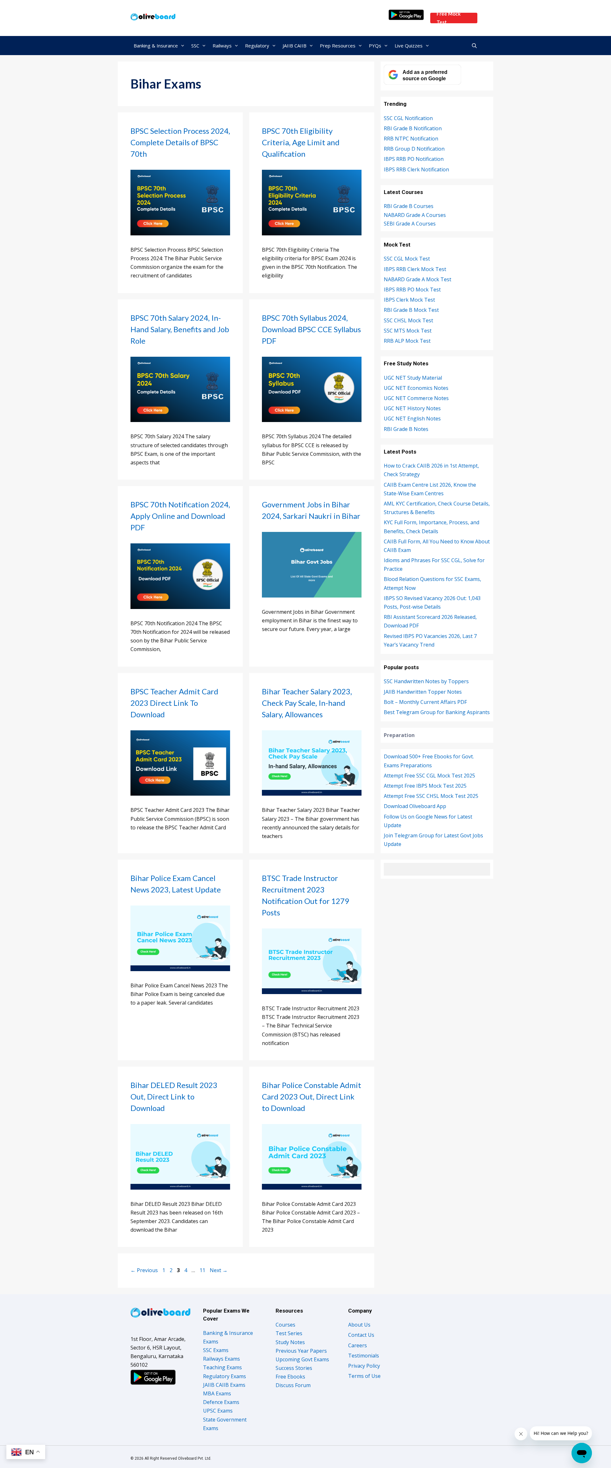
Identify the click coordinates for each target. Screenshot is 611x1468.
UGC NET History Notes (412, 408)
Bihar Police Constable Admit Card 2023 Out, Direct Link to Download (311, 1096)
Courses (285, 1324)
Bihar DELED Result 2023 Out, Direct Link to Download (173, 1096)
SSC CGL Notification (408, 118)
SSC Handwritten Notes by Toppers (426, 681)
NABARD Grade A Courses (415, 214)
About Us (359, 1324)
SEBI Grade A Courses (410, 223)
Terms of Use (364, 1375)
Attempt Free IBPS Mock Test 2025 (425, 785)
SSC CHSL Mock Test (408, 320)
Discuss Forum (293, 1385)
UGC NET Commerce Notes (416, 398)
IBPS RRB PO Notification (414, 158)
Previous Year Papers (301, 1350)
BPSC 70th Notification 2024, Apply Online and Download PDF (180, 516)
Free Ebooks (290, 1376)
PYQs (375, 45)
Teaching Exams (222, 1367)
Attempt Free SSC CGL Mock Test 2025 (429, 775)
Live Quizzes (409, 45)
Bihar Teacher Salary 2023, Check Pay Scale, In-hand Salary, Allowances (307, 703)
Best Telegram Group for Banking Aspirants (437, 712)
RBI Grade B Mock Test (411, 309)
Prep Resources (337, 45)
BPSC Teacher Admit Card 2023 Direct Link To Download (174, 703)
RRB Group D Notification (414, 148)
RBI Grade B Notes (406, 429)
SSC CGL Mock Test (407, 258)
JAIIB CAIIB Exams (224, 1384)
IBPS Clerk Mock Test (409, 299)
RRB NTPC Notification (411, 138)
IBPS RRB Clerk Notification (416, 169)
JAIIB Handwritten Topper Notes (423, 691)
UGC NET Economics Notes (416, 387)
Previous (144, 1270)
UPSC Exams (218, 1410)
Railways (222, 45)
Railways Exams (221, 1358)
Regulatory (257, 45)
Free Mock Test (448, 18)
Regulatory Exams (224, 1376)
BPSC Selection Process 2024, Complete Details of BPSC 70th (180, 142)
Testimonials (363, 1355)
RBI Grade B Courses (408, 206)
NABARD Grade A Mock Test (417, 279)
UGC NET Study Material (413, 377)
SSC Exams (215, 1350)
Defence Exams (221, 1402)
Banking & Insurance (156, 45)
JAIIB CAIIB (294, 45)
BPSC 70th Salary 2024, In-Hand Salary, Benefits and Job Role (179, 329)
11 (203, 1270)
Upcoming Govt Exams (302, 1359)
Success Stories (294, 1367)
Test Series (289, 1333)
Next (219, 1270)
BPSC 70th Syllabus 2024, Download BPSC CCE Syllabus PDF (311, 329)
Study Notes (290, 1342)
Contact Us (361, 1334)
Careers (357, 1345)
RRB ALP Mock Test (407, 340)
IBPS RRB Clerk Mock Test (415, 269)
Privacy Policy (364, 1365)
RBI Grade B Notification (413, 128)
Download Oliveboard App (415, 806)
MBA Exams (217, 1393)
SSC (195, 45)
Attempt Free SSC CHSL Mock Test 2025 (431, 795)
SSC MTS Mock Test (408, 330)
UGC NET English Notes (412, 418)
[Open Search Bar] (474, 45)
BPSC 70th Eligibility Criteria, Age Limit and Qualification (301, 142)
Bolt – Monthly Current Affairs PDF (425, 701)
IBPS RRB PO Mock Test (412, 289)
